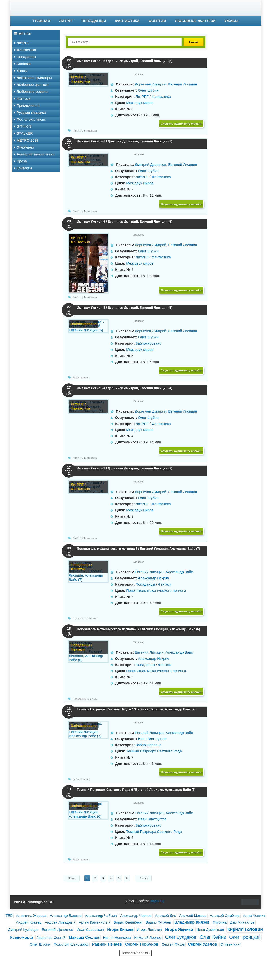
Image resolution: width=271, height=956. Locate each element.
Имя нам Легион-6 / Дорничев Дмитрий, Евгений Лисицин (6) (124, 221)
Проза (22, 161)
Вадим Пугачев (158, 922)
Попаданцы (93, 21)
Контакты (24, 168)
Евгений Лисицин (182, 84)
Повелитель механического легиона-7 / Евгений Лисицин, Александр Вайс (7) (138, 548)
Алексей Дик (165, 916)
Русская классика (31, 113)
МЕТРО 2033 (27, 140)
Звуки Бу (157, 901)
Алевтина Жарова (31, 916)
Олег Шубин (148, 90)
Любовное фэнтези (195, 21)
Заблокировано (148, 343)
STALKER (25, 133)
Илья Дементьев (210, 930)
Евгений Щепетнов (57, 930)
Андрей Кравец (28, 922)
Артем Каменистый (94, 922)
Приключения (28, 106)
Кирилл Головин (245, 929)
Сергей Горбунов (141, 944)
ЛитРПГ (66, 21)
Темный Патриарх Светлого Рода (154, 751)
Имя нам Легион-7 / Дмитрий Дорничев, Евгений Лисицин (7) (124, 141)
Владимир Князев (191, 922)
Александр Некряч (153, 578)
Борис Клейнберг (128, 922)
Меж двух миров (140, 103)
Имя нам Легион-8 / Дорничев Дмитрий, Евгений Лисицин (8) (124, 61)
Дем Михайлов (242, 922)
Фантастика (127, 21)
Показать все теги (135, 953)
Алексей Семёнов (225, 916)
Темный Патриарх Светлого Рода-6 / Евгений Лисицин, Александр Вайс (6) (136, 789)
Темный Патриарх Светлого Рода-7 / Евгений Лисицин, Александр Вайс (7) (136, 709)
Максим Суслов (84, 937)
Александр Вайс (179, 572)
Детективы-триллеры (34, 78)
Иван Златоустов (152, 739)
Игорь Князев (120, 929)
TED (9, 916)
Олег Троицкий (245, 937)
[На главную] (135, 8)
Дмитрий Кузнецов (23, 930)
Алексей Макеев (193, 916)
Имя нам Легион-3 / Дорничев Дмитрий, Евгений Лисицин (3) (124, 468)
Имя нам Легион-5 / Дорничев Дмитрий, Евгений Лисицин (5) (124, 307)
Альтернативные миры (35, 154)
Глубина (220, 922)
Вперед (143, 878)
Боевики (24, 64)
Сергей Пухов (173, 944)
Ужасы (231, 21)
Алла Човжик (254, 916)
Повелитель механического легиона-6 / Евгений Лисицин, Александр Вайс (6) (138, 629)
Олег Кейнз (213, 937)
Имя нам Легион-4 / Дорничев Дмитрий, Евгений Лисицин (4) (124, 388)
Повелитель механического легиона (156, 591)
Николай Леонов (148, 937)
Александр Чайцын (101, 916)
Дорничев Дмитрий (150, 84)
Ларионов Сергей (50, 937)
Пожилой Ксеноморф (71, 944)
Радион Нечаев (107, 944)
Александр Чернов (136, 916)
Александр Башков (66, 916)
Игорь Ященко (179, 929)
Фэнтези (157, 21)
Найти (193, 42)
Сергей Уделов (202, 944)
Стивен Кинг (230, 944)
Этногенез (25, 147)
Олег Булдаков (180, 937)
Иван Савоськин (90, 930)
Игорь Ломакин (149, 930)
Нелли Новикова (117, 937)
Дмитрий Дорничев (150, 165)
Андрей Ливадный (60, 922)
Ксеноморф (21, 937)
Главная (41, 21)
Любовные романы (32, 92)
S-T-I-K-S (24, 126)
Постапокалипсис (31, 119)
